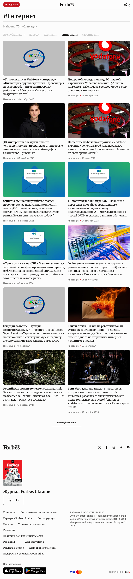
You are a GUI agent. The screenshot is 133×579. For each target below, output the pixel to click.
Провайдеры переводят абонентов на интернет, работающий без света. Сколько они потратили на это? (33, 87)
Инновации (9, 99)
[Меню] (127, 4)
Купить (13, 500)
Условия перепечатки (31, 524)
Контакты (9, 512)
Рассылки (9, 530)
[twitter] (99, 447)
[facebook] (106, 447)
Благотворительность (42, 547)
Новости (35, 34)
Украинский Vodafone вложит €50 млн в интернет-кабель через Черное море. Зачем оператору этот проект (97, 85)
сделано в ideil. (119, 572)
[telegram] (121, 447)
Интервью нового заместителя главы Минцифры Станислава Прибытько (33, 147)
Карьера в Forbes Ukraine (17, 518)
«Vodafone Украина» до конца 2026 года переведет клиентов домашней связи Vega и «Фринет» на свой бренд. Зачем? (98, 147)
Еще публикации (66, 422)
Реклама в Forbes (13, 547)
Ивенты (8, 524)
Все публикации (14, 34)
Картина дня (90, 34)
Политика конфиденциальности (23, 535)
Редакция (9, 541)
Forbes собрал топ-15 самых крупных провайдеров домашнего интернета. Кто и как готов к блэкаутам (97, 269)
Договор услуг (46, 518)
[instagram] (113, 447)
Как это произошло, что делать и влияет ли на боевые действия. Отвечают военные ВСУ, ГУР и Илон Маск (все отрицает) (33, 394)
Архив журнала (34, 541)
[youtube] (128, 447)
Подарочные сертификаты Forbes (23, 553)
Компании (51, 34)
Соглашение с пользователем (39, 512)
